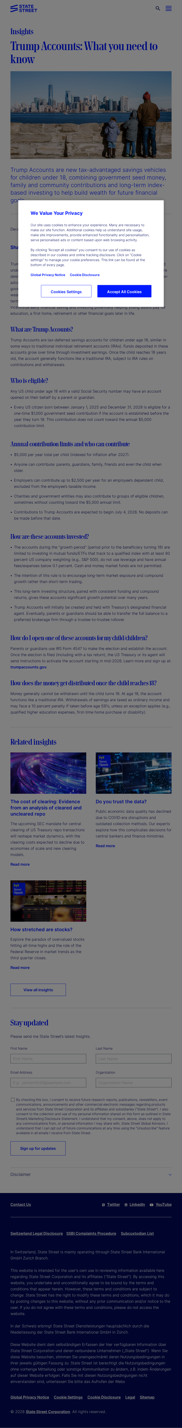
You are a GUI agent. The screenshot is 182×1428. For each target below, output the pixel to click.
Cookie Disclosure (85, 275)
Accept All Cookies (124, 291)
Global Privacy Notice (48, 275)
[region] (91, 253)
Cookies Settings (66, 291)
